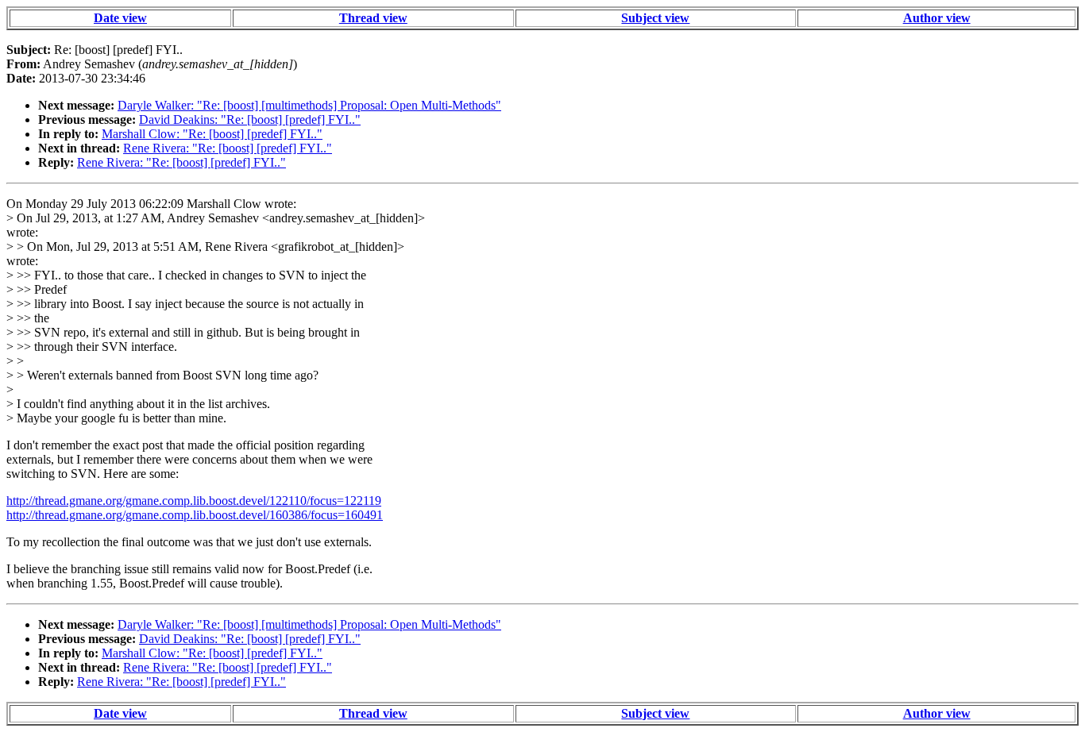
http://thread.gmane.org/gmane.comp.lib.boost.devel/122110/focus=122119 (193, 500)
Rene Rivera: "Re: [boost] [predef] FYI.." (227, 148)
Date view (120, 18)
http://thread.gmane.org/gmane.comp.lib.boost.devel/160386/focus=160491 (194, 515)
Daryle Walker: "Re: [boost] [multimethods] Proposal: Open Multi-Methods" (309, 105)
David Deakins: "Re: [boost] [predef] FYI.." (250, 119)
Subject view (655, 18)
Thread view (373, 18)
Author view (937, 18)
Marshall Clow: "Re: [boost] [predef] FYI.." (212, 134)
